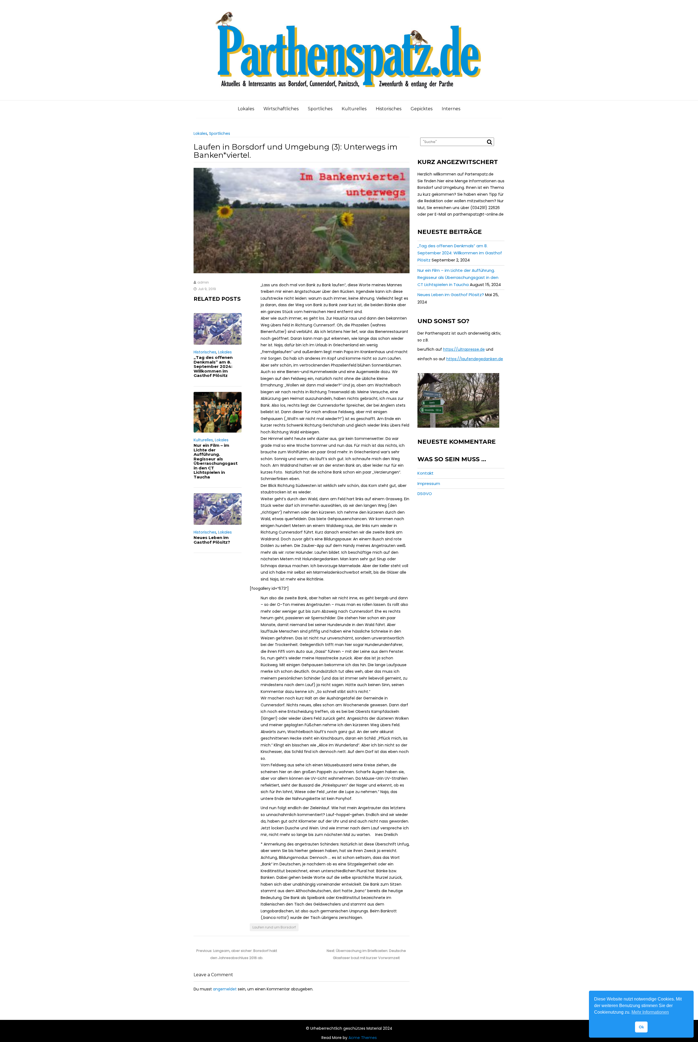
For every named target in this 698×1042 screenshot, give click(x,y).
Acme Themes (362, 1037)
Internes (451, 108)
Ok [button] (641, 1027)
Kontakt (425, 473)
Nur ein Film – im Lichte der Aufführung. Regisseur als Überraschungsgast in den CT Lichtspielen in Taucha (215, 461)
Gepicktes (421, 108)
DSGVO (424, 493)
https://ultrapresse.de (464, 349)
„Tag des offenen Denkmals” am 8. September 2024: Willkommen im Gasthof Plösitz (213, 366)
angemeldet (225, 989)
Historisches (388, 108)
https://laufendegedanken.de (474, 359)
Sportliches (320, 108)
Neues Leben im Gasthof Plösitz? (212, 540)
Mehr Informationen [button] (650, 1012)
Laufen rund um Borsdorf (274, 927)
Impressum (428, 483)
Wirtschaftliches (281, 108)
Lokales (246, 108)
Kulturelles (354, 108)
